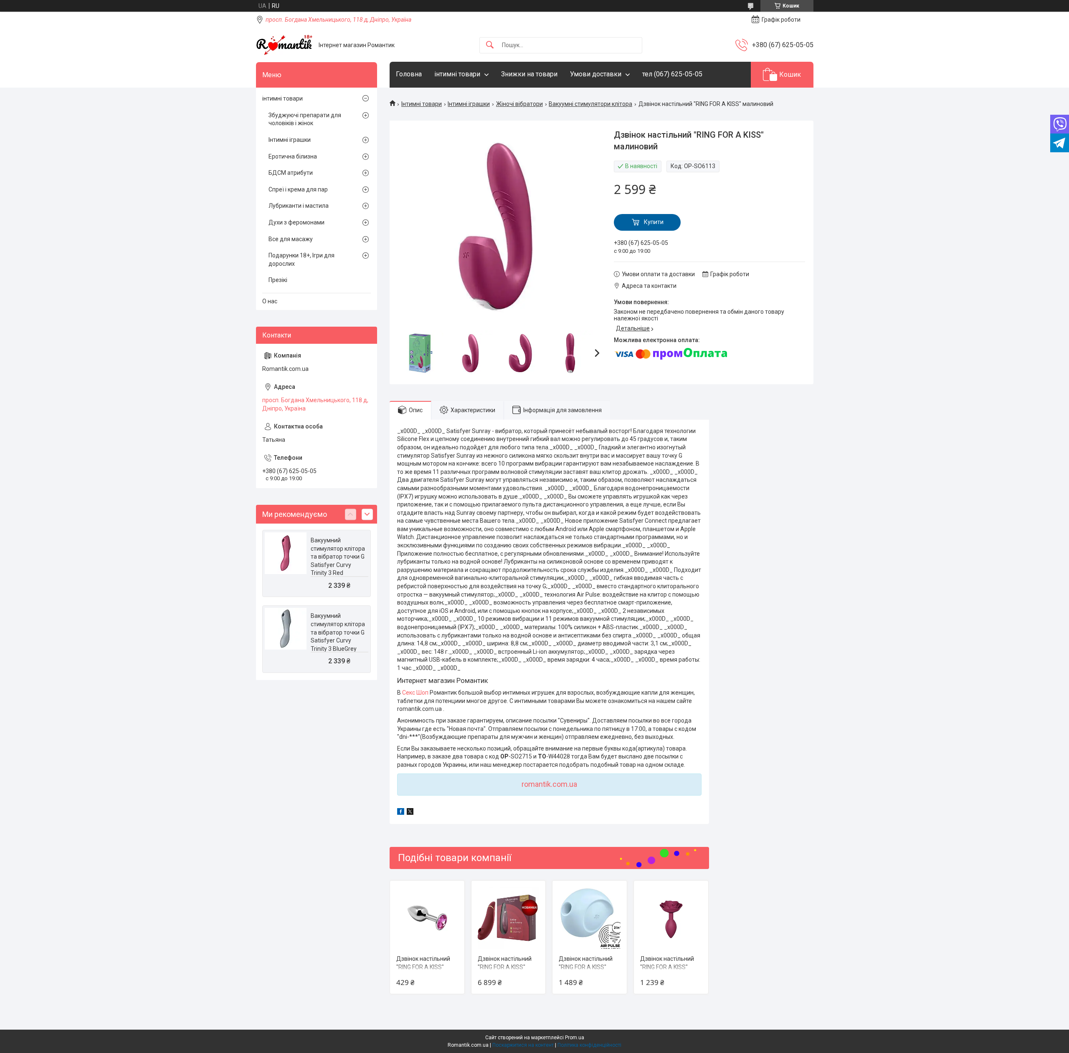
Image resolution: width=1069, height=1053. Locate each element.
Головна (409, 74)
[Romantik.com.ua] (284, 45)
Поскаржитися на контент (523, 1045)
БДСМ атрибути (291, 172)
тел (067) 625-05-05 (672, 74)
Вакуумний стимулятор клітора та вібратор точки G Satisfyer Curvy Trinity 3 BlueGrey (338, 632)
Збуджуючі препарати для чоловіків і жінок (305, 119)
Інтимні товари (421, 104)
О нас (269, 301)
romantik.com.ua (549, 784)
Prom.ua (574, 1037)
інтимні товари (457, 74)
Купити (654, 222)
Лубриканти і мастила (299, 205)
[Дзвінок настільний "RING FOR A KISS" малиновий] (427, 918)
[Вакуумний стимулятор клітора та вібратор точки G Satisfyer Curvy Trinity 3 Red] (286, 553)
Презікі (278, 280)
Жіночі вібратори (519, 104)
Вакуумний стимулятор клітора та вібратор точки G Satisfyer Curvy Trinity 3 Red (338, 556)
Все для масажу (291, 239)
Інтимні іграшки (469, 104)
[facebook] (400, 812)
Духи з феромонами (296, 222)
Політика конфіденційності (589, 1045)
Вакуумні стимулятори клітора (590, 104)
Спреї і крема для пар (298, 189)
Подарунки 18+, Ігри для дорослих (301, 259)
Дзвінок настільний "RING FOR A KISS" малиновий (423, 966)
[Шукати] (490, 45)
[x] (410, 812)
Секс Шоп (415, 692)
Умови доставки (595, 74)
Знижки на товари (529, 74)
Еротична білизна (293, 156)
